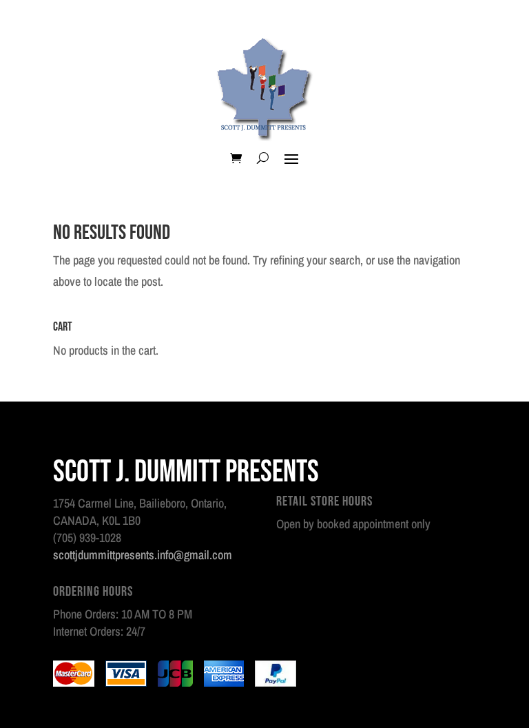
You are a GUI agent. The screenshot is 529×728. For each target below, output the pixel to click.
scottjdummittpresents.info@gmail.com (142, 554)
